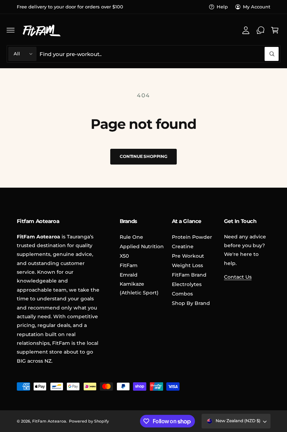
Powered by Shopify (89, 421)
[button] (11, 30)
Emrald (129, 275)
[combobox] (159, 53)
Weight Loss (187, 265)
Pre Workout (188, 256)
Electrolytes (187, 284)
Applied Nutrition (142, 246)
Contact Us (238, 277)
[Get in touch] (260, 30)
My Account (256, 6)
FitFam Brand (189, 275)
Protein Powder (192, 237)
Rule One (131, 237)
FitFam (129, 265)
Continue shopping (143, 156)
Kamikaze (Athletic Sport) (139, 288)
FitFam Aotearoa (49, 421)
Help (222, 6)
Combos (182, 294)
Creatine (183, 246)
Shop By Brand (191, 303)
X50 (124, 256)
